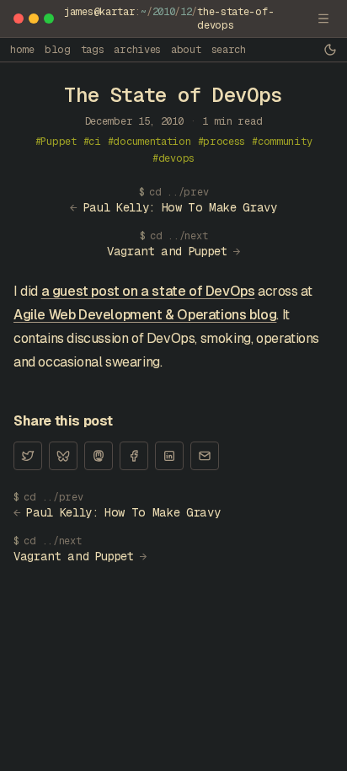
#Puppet (56, 141)
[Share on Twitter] (27, 456)
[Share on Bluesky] (63, 456)
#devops (173, 158)
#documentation (149, 141)
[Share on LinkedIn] (169, 456)
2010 (163, 12)
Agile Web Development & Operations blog (144, 315)
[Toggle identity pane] (323, 18)
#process (222, 141)
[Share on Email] (204, 456)
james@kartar (99, 12)
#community (282, 141)
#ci (92, 141)
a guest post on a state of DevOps (148, 291)
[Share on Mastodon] (98, 456)
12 (185, 12)
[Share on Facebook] (134, 456)
